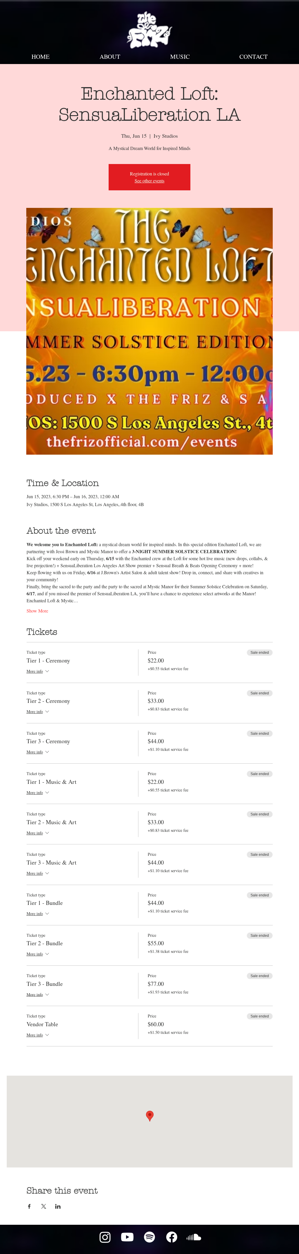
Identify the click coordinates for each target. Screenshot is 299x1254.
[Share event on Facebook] (29, 1206)
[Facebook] (171, 1237)
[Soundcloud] (194, 1237)
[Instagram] (105, 1237)
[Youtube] (127, 1237)
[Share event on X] (43, 1206)
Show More (37, 611)
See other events (149, 180)
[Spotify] (149, 1237)
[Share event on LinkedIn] (58, 1206)
